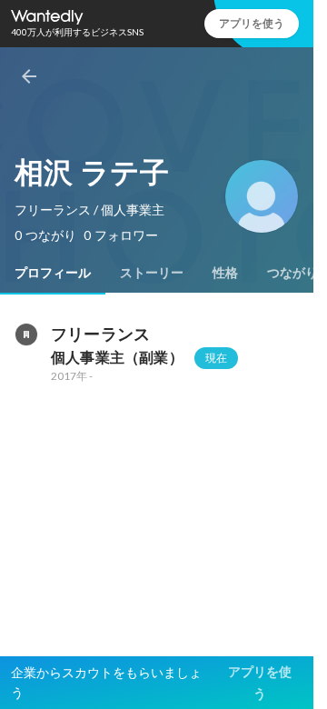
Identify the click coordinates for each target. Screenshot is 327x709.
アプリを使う (251, 23)
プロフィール (53, 273)
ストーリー (151, 273)
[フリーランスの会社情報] (25, 334)
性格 (225, 273)
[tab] (52, 273)
